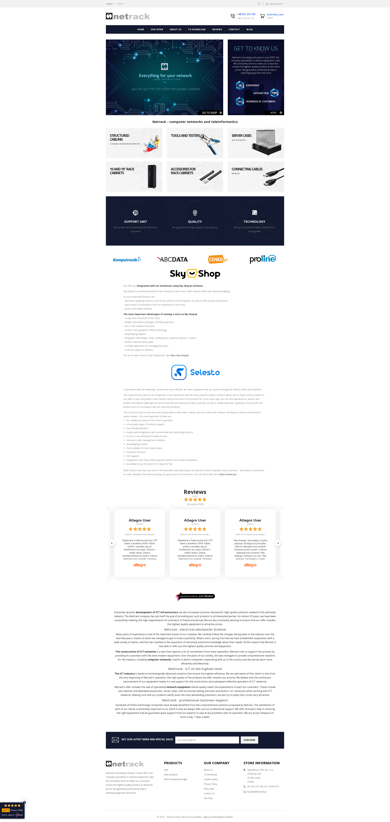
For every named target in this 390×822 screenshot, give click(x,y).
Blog (250, 29)
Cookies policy (211, 779)
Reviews (217, 29)
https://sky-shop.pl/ (179, 355)
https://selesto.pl (228, 474)
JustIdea (197, 816)
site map (208, 798)
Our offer (157, 29)
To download (197, 29)
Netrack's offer (123, 687)
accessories (155, 691)
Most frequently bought (175, 779)
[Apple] (127, 259)
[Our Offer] (164, 77)
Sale (166, 769)
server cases (170, 691)
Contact (234, 29)
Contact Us (209, 793)
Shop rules (209, 788)
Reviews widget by (8, 815)
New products (171, 774)
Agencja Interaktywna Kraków (218, 816)
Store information (262, 763)
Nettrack (134, 616)
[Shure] (218, 259)
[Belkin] (172, 259)
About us (175, 29)
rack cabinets (125, 691)
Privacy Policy (210, 783)
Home (140, 29)
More (274, 112)
